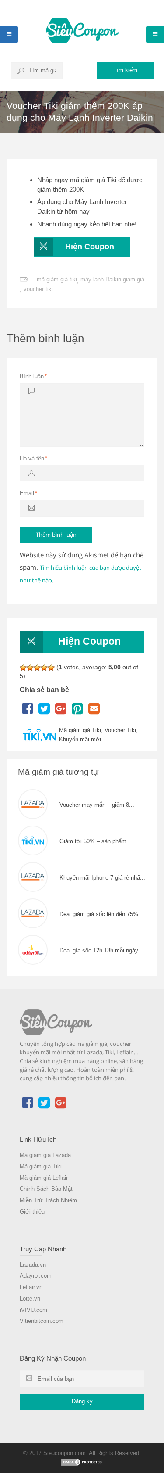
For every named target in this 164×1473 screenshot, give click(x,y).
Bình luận (33, 376)
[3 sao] (37, 667)
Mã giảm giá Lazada (45, 1155)
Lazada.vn (33, 1264)
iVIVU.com (33, 1310)
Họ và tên (33, 458)
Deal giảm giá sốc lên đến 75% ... (102, 914)
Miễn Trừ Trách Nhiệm (48, 1200)
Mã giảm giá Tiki (41, 1166)
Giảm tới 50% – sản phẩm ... (96, 841)
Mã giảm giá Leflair (44, 1178)
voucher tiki (38, 289)
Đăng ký (82, 1401)
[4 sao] (44, 667)
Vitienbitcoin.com (41, 1321)
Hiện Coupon (89, 246)
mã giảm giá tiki (57, 279)
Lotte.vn (30, 1298)
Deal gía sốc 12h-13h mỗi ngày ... (102, 950)
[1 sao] (23, 667)
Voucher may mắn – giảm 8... (96, 804)
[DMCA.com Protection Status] (82, 1461)
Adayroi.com (36, 1275)
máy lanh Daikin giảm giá (112, 279)
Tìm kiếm (125, 70)
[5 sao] (51, 667)
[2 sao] (30, 667)
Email (28, 493)
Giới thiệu (32, 1211)
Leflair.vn (31, 1287)
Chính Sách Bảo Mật (46, 1189)
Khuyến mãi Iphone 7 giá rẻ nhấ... (102, 877)
